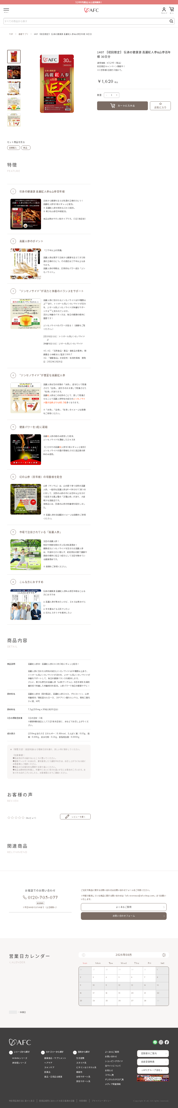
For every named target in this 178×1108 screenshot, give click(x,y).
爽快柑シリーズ (19, 1062)
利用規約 (83, 1100)
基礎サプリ (24, 34)
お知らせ (109, 1070)
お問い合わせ (111, 1056)
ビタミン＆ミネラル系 (86, 1067)
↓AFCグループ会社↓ (152, 1070)
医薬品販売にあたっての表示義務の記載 (56, 1100)
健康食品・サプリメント (55, 1058)
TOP (11, 34)
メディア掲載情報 (113, 1083)
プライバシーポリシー (101, 1100)
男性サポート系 (83, 1081)
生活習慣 (80, 1058)
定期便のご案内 (149, 1053)
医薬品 (47, 1071)
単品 (25, 147)
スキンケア (49, 1067)
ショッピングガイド (114, 1061)
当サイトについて (113, 1065)
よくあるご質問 (123, 906)
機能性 (79, 1071)
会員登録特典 (148, 1061)
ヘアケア (48, 1062)
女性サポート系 (83, 1076)
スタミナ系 (81, 1062)
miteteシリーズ (19, 1058)
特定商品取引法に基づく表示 (22, 1100)
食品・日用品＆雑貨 (53, 1076)
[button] (163, 955)
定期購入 (13, 147)
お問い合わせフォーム (124, 915)
